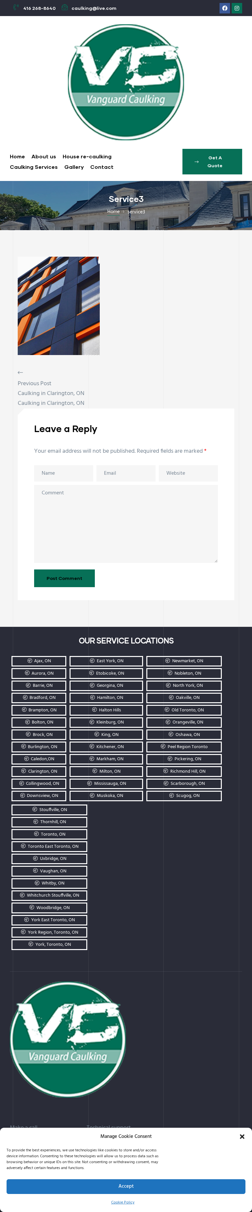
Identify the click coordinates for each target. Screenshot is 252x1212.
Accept (126, 1186)
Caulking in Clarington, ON (51, 393)
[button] (242, 1136)
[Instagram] (237, 8)
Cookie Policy (123, 1202)
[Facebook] (225, 8)
